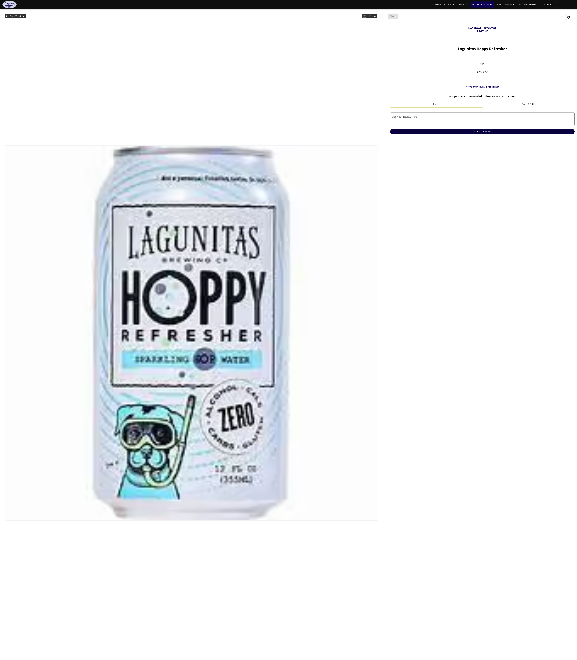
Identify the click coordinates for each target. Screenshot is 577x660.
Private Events (482, 4)
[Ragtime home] (15, 4)
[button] (443, 5)
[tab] (436, 104)
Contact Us (552, 4)
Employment (505, 4)
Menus (463, 4)
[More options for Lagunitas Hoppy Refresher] (568, 17)
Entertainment (529, 4)
